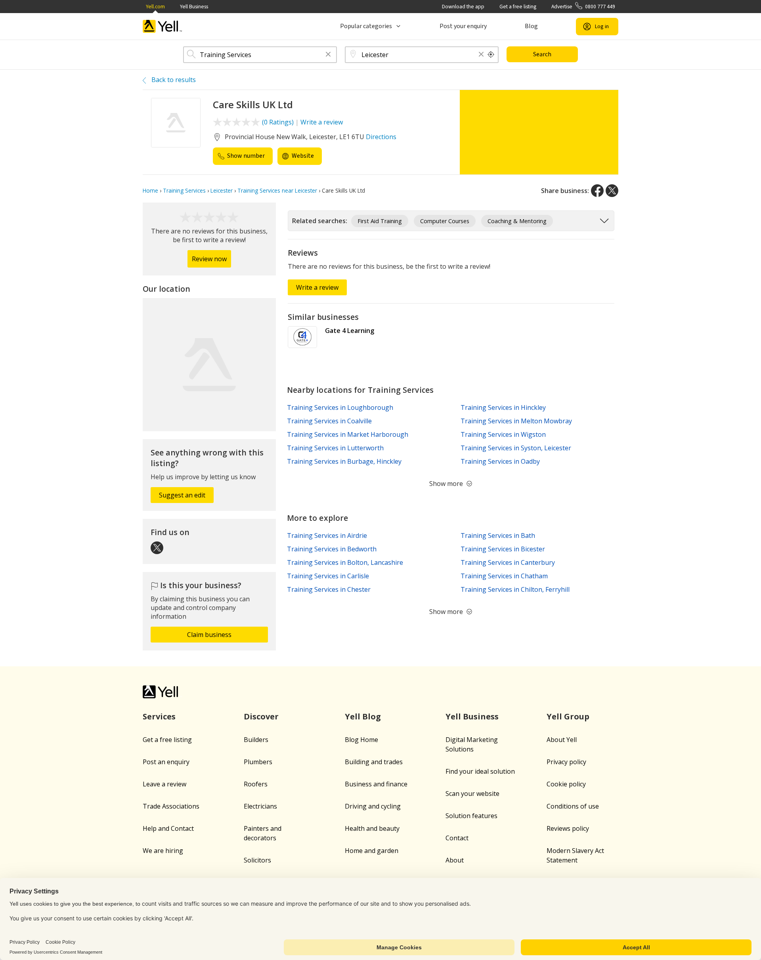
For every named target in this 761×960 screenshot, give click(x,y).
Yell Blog (363, 716)
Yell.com (155, 6)
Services (159, 716)
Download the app (463, 6)
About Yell (562, 739)
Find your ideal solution (480, 771)
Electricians (260, 806)
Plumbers (258, 761)
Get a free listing (517, 6)
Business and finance (376, 784)
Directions (381, 136)
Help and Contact (168, 828)
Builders (256, 739)
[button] (328, 55)
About (455, 860)
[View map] (209, 364)
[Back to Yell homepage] (162, 26)
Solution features (471, 815)
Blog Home (361, 739)
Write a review (321, 122)
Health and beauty (372, 828)
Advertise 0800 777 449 (583, 6)
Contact (457, 838)
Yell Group (568, 716)
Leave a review (164, 784)
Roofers (256, 784)
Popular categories (366, 26)
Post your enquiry (463, 26)
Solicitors (257, 860)
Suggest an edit (182, 495)
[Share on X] (612, 190)
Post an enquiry (166, 761)
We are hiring (163, 850)
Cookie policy (566, 784)
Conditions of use (573, 806)
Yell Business (194, 6)
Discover (261, 716)
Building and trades (374, 761)
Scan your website (472, 793)
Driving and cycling (373, 806)
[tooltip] (491, 54)
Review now (209, 258)
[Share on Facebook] (597, 190)
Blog (531, 26)
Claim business (209, 634)
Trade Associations (171, 806)
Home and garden (371, 850)
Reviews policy (568, 828)
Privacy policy (566, 761)
